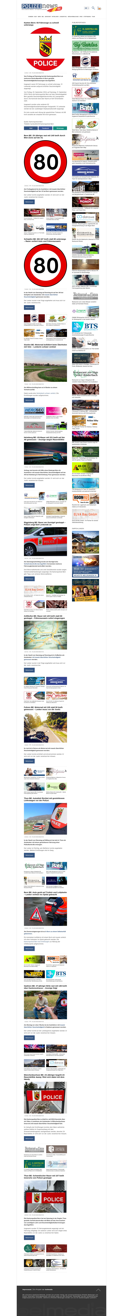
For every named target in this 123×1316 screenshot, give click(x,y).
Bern (39, 16)
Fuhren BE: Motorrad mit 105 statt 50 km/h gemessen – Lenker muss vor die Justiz (43, 708)
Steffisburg (87, 16)
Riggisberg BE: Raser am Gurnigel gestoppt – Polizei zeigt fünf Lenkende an (45, 523)
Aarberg (30, 16)
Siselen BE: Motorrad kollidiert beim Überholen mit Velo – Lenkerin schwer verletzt (45, 346)
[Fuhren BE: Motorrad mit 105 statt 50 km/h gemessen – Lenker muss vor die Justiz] (45, 727)
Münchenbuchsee (73, 16)
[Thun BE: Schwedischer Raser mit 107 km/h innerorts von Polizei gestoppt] (45, 1196)
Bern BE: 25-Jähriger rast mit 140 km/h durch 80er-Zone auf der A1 (44, 136)
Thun (93, 16)
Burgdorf (48, 16)
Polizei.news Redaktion (38, 72)
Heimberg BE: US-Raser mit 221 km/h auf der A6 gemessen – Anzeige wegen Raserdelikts (44, 438)
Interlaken (55, 16)
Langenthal (63, 16)
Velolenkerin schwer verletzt (46, 393)
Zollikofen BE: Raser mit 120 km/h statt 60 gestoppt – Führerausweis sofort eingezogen (44, 617)
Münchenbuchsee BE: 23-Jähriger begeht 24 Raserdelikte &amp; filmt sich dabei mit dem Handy (44, 1077)
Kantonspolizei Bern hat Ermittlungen (36, 941)
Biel (43, 16)
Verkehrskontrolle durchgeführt (35, 564)
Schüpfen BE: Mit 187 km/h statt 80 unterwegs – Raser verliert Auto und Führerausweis (45, 240)
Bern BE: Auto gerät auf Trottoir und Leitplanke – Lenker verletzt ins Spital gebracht (45, 893)
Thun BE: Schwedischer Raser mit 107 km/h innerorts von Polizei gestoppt (44, 1177)
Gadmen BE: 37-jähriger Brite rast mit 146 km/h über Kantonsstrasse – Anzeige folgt (45, 987)
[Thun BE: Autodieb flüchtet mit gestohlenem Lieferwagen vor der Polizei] (45, 819)
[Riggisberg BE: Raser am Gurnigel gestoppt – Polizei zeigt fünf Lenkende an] (45, 541)
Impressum (27, 1289)
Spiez (81, 16)
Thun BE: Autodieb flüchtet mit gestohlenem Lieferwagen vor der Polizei (44, 799)
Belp (35, 16)
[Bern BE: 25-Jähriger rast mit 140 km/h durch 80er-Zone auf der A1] (45, 161)
